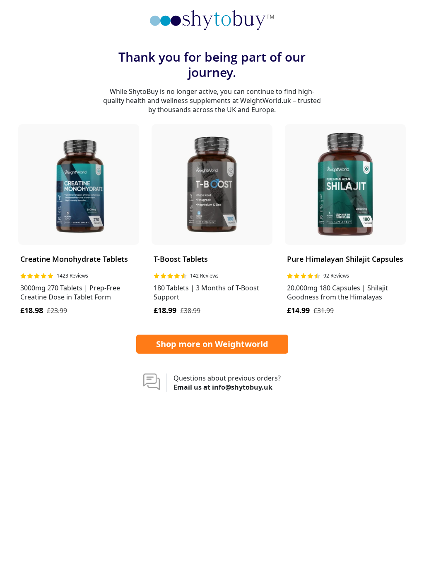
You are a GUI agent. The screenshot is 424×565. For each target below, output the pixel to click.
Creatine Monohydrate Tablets (74, 259)
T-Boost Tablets (181, 259)
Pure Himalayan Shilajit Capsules (345, 259)
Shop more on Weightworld (212, 344)
